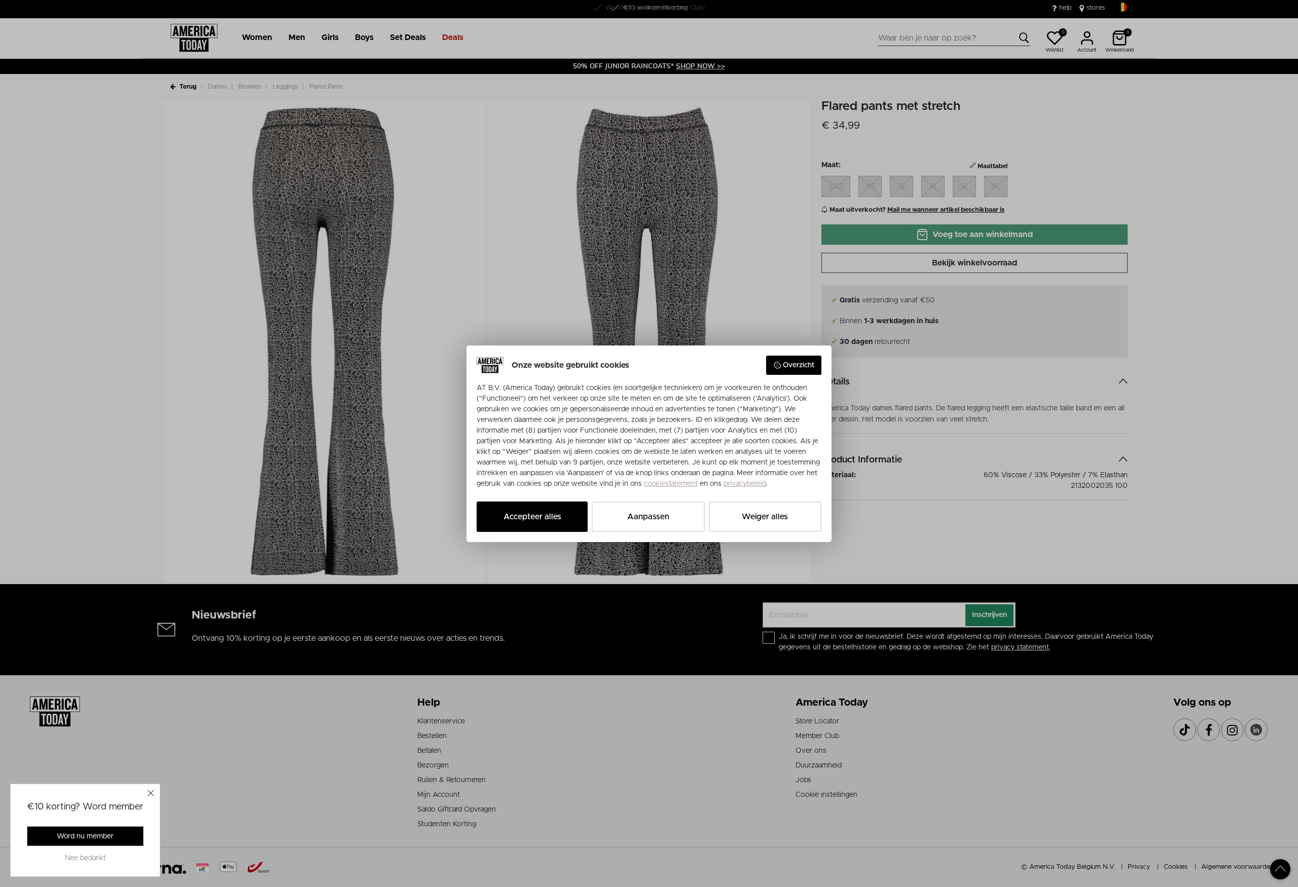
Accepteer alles (532, 517)
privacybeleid (745, 483)
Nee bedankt (85, 858)
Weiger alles (765, 517)
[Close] (151, 793)
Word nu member (85, 836)
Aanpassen (648, 517)
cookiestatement (671, 483)
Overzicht (798, 365)
